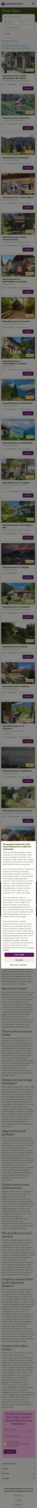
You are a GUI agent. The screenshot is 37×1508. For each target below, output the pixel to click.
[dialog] (18, 905)
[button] (18, 965)
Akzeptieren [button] (19, 954)
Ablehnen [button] (19, 960)
